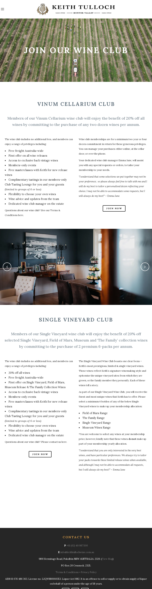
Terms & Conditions (67, 572)
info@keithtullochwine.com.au (77, 552)
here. (64, 442)
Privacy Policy (89, 572)
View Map (107, 558)
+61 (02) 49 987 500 (77, 545)
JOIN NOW (114, 208)
